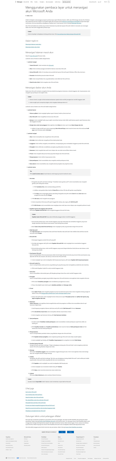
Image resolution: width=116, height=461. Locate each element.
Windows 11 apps (8, 449)
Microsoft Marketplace (80, 447)
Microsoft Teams (60, 454)
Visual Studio (78, 454)
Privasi (75, 458)
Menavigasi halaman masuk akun (33, 44)
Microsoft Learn (78, 441)
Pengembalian (26, 443)
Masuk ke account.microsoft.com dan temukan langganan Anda (40, 408)
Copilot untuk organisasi (10, 438)
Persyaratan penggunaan (82, 458)
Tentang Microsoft (97, 441)
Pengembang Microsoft (80, 438)
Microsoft (51, 65)
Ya (62, 432)
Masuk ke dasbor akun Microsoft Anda (34, 397)
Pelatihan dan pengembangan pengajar (47, 449)
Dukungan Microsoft (76, 23)
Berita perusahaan (97, 443)
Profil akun (25, 438)
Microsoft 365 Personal (9, 447)
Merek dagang (90, 458)
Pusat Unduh (26, 441)
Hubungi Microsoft (69, 458)
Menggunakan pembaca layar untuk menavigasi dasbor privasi (55, 293)
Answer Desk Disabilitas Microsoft (47, 421)
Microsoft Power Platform (80, 449)
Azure (59, 443)
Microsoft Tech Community (80, 445)
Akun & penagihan (49, 1)
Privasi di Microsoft (97, 445)
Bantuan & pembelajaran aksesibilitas (71, 21)
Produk (35, 1)
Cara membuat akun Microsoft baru (34, 394)
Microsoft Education (44, 438)
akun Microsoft (34, 56)
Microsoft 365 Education (45, 445)
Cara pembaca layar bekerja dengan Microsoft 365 (68, 34)
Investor (95, 447)
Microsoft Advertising (61, 449)
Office (31, 1)
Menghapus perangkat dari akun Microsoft (35, 410)
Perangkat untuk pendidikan (45, 441)
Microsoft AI (60, 438)
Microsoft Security (61, 441)
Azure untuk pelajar (44, 454)
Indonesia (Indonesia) (11, 457)
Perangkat (42, 1)
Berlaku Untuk (29, 15)
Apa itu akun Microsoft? (31, 392)
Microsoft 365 (26, 1)
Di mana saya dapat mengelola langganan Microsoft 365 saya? (40, 405)
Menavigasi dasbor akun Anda (33, 47)
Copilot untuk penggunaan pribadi (11, 441)
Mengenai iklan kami (97, 458)
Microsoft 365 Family (9, 445)
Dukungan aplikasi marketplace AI (81, 443)
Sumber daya (57, 1)
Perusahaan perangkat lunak (80, 451)
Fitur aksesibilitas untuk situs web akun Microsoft (37, 400)
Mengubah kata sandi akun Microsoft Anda (36, 402)
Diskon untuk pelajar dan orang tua (47, 451)
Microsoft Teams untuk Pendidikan (47, 443)
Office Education (44, 447)
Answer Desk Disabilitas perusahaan (73, 427)
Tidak (70, 432)
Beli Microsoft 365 (66, 1)
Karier (95, 438)
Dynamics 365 (60, 445)
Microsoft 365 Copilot (61, 451)
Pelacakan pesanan (27, 445)
